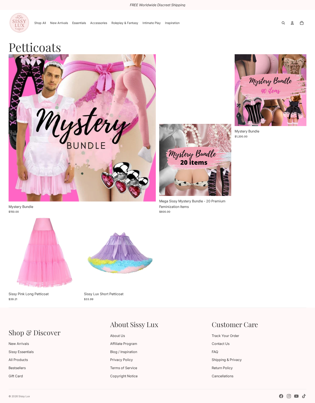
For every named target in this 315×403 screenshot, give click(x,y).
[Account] (292, 23)
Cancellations (222, 376)
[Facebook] (281, 396)
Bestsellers (17, 368)
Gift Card (16, 376)
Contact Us (221, 343)
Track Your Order (225, 336)
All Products (18, 360)
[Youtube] (296, 396)
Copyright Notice (124, 376)
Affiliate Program (123, 343)
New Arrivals (19, 343)
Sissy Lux (24, 396)
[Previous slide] (165, 160)
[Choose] (149, 195)
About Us (117, 336)
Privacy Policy (121, 360)
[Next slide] (224, 160)
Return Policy (222, 368)
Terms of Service (123, 368)
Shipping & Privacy (227, 360)
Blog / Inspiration (123, 352)
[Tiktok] (303, 396)
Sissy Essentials (21, 352)
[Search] (283, 23)
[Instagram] (288, 396)
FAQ (215, 352)
